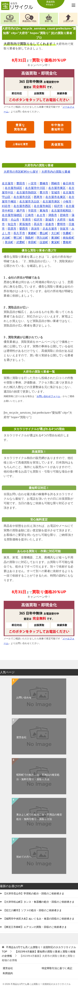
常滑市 (26, 219)
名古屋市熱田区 (26, 192)
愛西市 (23, 228)
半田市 (32, 210)
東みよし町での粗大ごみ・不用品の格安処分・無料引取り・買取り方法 (39, 817)
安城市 (55, 192)
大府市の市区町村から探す (21, 171)
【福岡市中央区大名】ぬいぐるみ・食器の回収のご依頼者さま (38, 918)
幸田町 (32, 242)
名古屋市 (7, 183)
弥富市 (64, 228)
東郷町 (32, 233)
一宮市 (32, 183)
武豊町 (20, 242)
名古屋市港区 (51, 201)
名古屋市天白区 (29, 201)
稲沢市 (58, 206)
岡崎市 (55, 183)
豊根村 (67, 242)
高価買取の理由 (29, 21)
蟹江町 (17, 237)
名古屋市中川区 (35, 187)
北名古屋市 (49, 228)
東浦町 (55, 237)
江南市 (29, 215)
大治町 (6, 237)
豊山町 (44, 233)
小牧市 (67, 201)
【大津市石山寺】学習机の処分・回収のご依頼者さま (33, 893)
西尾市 (38, 197)
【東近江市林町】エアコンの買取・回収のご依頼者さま (35, 926)
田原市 (12, 228)
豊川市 (44, 192)
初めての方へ (24, 856)
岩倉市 (49, 224)
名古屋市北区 (22, 197)
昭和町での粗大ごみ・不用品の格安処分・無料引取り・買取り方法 (37, 777)
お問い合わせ (24, 697)
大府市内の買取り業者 (55, 171)
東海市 (44, 210)
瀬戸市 (20, 210)
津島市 (52, 215)
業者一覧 (49, 21)
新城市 (49, 219)
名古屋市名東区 (55, 197)
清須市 (35, 228)
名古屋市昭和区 (61, 210)
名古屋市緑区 (13, 187)
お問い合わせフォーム (48, 396)
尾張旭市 (25, 224)
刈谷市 (6, 206)
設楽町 (44, 242)
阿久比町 (42, 237)
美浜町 (9, 242)
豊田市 (20, 183)
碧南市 (64, 215)
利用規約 (8, 973)
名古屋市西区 (22, 206)
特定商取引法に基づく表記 (57, 968)
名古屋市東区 (57, 187)
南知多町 (68, 237)
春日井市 (68, 183)
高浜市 (38, 224)
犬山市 (15, 219)
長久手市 (19, 233)
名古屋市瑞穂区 (12, 215)
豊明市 (61, 224)
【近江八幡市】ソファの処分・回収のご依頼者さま (32, 910)
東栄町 (55, 242)
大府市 (61, 219)
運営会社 (21, 737)
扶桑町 (67, 233)
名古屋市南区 (42, 206)
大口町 (55, 233)
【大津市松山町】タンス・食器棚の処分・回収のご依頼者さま (38, 901)
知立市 (12, 224)
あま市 (41, 215)
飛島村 (29, 237)
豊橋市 (44, 183)
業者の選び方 (10, 21)
